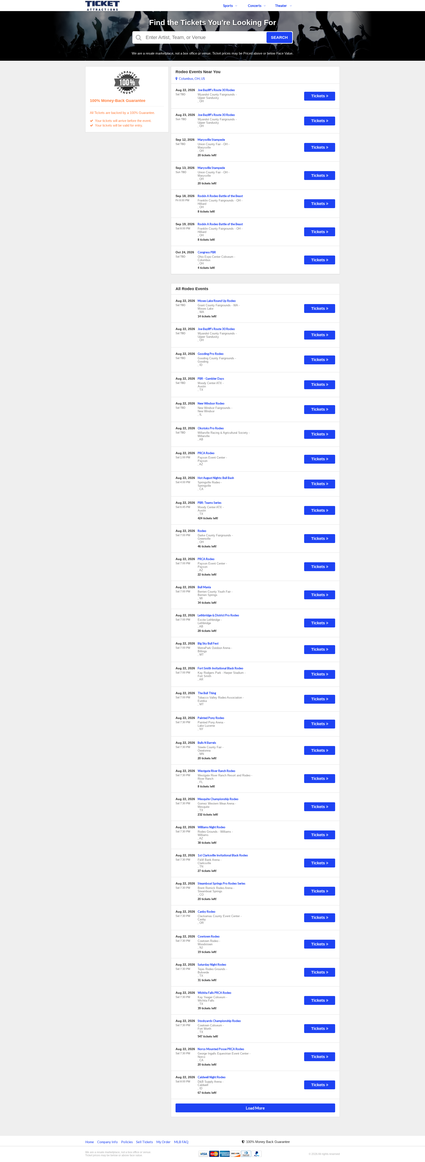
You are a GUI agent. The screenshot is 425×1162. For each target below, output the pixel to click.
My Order (163, 1142)
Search (279, 37)
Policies (127, 1142)
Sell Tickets (144, 1142)
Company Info (107, 1142)
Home (89, 1142)
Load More (255, 1107)
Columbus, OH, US (191, 78)
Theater (281, 6)
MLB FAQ (181, 1142)
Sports (228, 6)
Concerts (254, 6)
